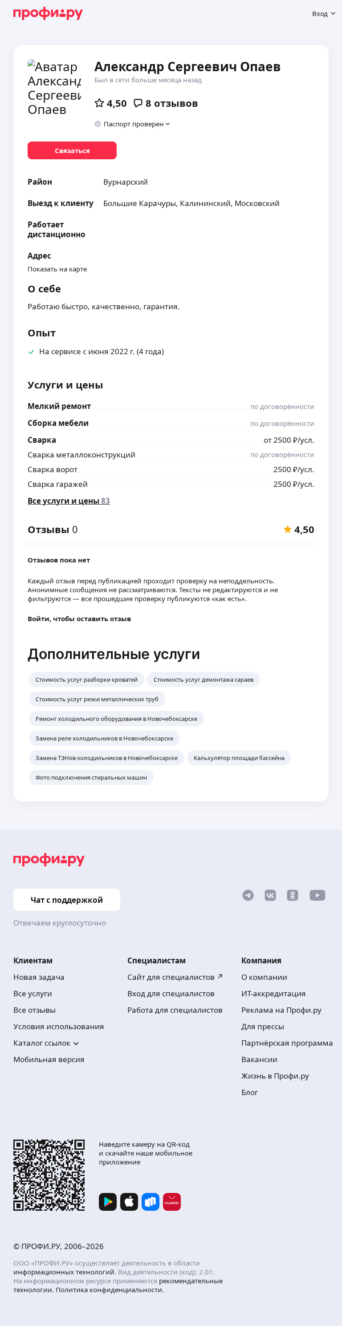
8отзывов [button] (172, 103)
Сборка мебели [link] (58, 423)
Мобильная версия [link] (49, 1059)
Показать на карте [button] (57, 268)
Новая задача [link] (39, 977)
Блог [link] (249, 1092)
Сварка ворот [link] (52, 469)
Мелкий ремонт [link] (59, 406)
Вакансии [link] (259, 1059)
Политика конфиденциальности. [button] (110, 1289)
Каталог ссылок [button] (41, 1043)
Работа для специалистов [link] (175, 1010)
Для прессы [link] (262, 1026)
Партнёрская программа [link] (287, 1043)
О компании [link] (264, 977)
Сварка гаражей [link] (58, 484)
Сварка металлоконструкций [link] (81, 454)
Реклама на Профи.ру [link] (281, 1010)
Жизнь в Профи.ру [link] (275, 1076)
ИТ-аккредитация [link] (273, 993)
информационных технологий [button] (63, 1271)
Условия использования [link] (58, 1026)
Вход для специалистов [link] (171, 993)
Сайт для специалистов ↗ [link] (175, 977)
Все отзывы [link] (34, 1010)
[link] (72, 150)
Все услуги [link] (32, 993)
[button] (132, 123)
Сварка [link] (42, 440)
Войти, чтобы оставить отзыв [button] (79, 618)
